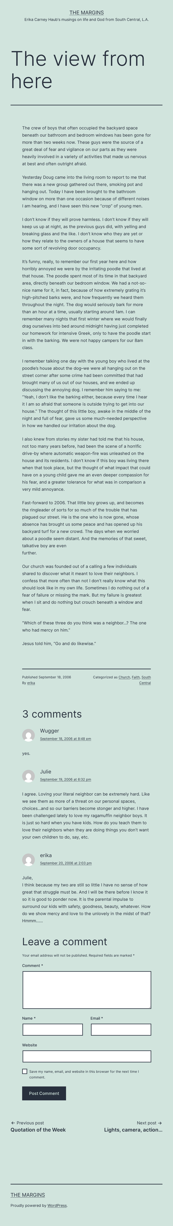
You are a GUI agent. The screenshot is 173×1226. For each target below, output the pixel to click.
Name (29, 1018)
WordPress (57, 1205)
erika (31, 683)
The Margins (86, 12)
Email (97, 1018)
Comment (32, 965)
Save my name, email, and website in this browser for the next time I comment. (84, 1074)
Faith (136, 677)
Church (124, 677)
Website (29, 1045)
